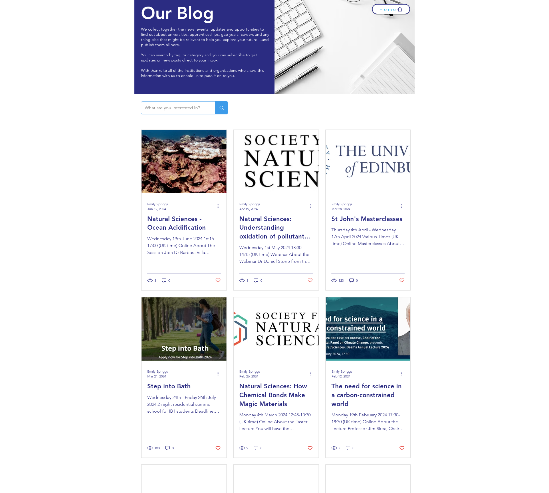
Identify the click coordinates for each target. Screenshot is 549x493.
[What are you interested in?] (221, 108)
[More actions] (219, 206)
